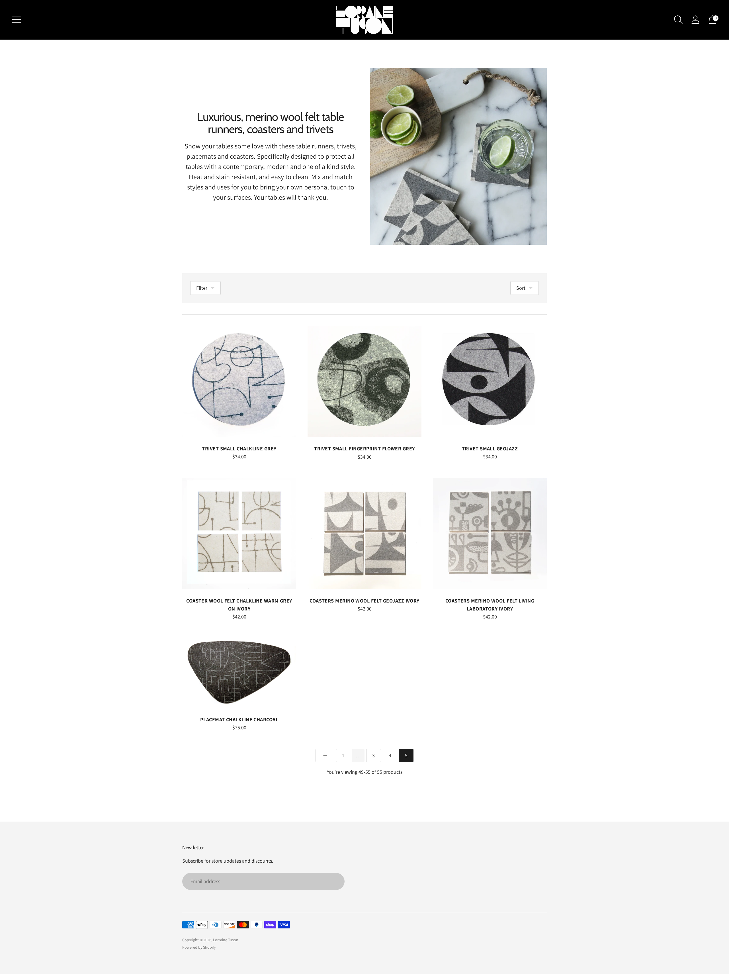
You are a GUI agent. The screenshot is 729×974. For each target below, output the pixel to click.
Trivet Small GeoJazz (490, 448)
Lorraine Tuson (225, 939)
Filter (201, 288)
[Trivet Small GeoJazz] (490, 381)
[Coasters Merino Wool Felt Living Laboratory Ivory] (490, 533)
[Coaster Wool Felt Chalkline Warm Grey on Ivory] (239, 533)
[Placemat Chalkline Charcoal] (239, 673)
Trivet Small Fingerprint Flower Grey (364, 448)
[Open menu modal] (16, 20)
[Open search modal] (678, 20)
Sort (520, 288)
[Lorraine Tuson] (364, 20)
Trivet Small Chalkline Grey (239, 448)
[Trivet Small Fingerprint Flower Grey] (364, 381)
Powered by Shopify (199, 947)
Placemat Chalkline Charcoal (239, 719)
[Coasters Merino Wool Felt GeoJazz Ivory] (364, 533)
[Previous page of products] (325, 755)
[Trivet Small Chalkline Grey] (239, 381)
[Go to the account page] (695, 20)
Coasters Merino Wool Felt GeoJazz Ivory (364, 600)
